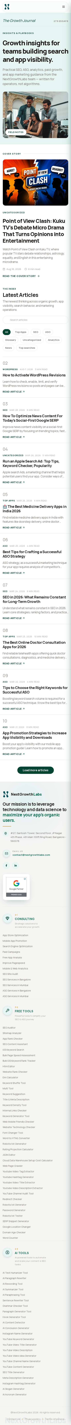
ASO (48, 332)
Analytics (53, 340)
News (8, 348)
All (6, 332)
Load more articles (35, 770)
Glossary (10, 340)
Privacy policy (32, 1419)
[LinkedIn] (15, 865)
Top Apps (20, 332)
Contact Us (13, 1419)
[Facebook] (6, 865)
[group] (35, 219)
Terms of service (54, 1419)
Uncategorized (32, 340)
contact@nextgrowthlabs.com (31, 855)
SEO (35, 332)
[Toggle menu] (63, 6)
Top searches (27, 348)
